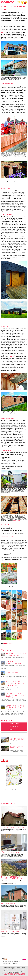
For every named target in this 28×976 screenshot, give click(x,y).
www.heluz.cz (22, 413)
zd (12, 560)
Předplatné (14, 726)
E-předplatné (14, 729)
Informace (14, 965)
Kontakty (5, 965)
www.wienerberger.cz (17, 184)
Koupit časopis (14, 723)
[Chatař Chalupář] (4, 959)
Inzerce (15, 963)
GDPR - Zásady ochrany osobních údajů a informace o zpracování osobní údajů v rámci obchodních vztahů (14, 974)
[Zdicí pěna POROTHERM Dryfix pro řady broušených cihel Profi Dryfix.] (14, 635)
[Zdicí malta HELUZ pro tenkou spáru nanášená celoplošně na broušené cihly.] (24, 625)
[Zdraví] (23, 959)
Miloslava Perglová (8, 643)
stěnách (12, 356)
